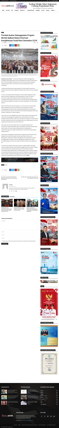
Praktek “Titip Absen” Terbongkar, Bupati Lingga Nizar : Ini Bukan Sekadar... (33, 402)
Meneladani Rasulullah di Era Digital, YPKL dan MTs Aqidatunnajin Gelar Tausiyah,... (13, 391)
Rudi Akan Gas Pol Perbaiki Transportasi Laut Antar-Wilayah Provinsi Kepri (29, 177)
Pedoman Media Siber (42, 424)
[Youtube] (57, 1)
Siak (12, 10)
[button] (47, 0)
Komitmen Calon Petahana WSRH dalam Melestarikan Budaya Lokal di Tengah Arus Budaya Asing (9, 178)
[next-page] (4, 213)
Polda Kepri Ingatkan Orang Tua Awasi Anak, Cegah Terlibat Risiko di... (13, 402)
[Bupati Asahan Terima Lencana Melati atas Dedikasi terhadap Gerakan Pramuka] (19, 203)
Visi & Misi (15, 424)
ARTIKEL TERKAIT (5, 196)
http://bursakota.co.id (12, 186)
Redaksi (5, 42)
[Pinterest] (16, 45)
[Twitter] (51, 1)
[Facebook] (49, 1)
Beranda (2, 30)
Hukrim (47, 10)
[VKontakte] (55, 1)
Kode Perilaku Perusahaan (51, 424)
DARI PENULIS (12, 196)
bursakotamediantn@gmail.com (27, 420)
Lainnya (52, 10)
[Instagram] (12, 191)
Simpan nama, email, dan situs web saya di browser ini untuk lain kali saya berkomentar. (19, 241)
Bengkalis (22, 10)
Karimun (16, 10)
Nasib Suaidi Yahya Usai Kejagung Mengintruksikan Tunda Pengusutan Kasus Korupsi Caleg (33, 396)
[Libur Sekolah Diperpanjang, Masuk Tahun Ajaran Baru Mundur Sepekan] (24, 392)
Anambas (38, 10)
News (3, 10)
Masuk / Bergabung (13, 0)
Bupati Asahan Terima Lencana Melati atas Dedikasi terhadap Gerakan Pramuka (19, 209)
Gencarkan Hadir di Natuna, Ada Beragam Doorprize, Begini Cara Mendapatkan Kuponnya (13, 396)
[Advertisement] (29, 20)
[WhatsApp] (18, 45)
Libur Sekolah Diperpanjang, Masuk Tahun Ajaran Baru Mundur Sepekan (33, 391)
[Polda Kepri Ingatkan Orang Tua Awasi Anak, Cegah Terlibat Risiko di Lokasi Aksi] (4, 403)
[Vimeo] (53, 1)
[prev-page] (2, 213)
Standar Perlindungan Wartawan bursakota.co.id (30, 424)
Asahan (6, 30)
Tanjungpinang (30, 10)
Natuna (8, 10)
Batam (42, 10)
